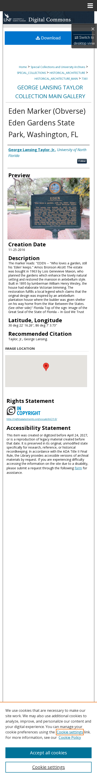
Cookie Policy (70, 737)
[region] (48, 740)
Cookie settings (70, 732)
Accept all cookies (48, 753)
